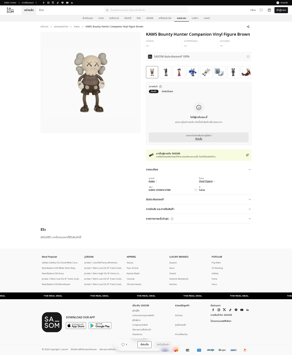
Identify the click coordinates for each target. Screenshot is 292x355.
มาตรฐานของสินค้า (140, 325)
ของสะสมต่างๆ (61, 26)
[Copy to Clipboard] (195, 189)
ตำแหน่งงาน (137, 334)
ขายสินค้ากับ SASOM (221, 315)
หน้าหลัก (29, 10)
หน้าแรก (44, 26)
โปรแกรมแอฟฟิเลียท (221, 321)
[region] (90, 82)
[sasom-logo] (10, 10)
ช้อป (41, 10)
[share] (248, 26)
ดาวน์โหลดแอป (28, 2)
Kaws (77, 26)
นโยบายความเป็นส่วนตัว (141, 329)
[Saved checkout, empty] (269, 10)
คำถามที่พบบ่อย (181, 334)
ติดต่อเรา (179, 315)
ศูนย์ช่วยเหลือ (180, 325)
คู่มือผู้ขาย (136, 320)
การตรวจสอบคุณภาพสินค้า (143, 315)
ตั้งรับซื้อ (198, 139)
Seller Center (10, 2)
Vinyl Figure (206, 181)
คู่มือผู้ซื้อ (136, 310)
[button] (146, 10)
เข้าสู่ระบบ (281, 10)
